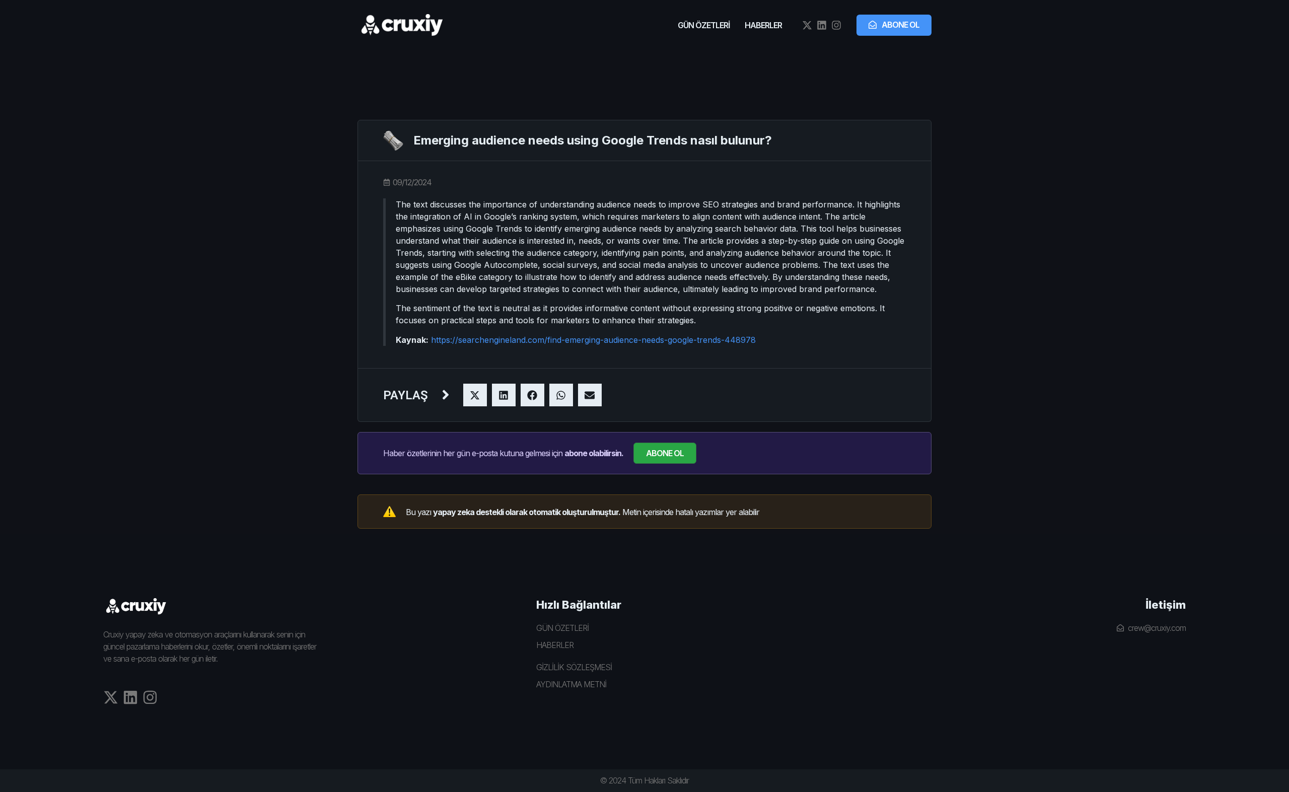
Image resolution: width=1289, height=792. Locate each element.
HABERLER (763, 25)
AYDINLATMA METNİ (571, 684)
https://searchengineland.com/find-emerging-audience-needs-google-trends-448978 (593, 340)
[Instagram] (836, 25)
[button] (475, 395)
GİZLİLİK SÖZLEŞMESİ (574, 667)
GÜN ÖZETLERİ (704, 25)
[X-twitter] (807, 25)
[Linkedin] (822, 25)
